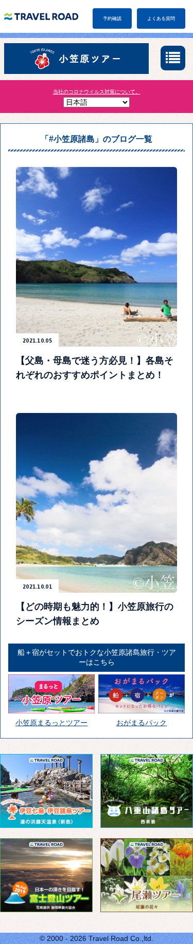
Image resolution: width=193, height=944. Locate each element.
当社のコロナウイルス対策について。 (97, 92)
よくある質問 (161, 18)
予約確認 (112, 18)
